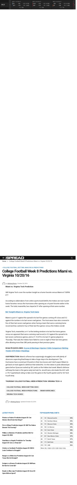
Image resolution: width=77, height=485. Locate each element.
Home (4, 261)
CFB (53, 448)
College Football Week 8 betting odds (22, 387)
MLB (60, 448)
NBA (49, 448)
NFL (46, 448)
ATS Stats (16, 351)
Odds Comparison (54, 348)
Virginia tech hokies (15, 394)
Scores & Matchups (31, 348)
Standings (25, 351)
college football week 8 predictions (22, 391)
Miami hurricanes (47, 391)
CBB (57, 448)
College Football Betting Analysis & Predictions (23, 267)
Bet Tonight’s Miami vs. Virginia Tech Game (22, 312)
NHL (64, 448)
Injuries (43, 348)
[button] (3, 258)
